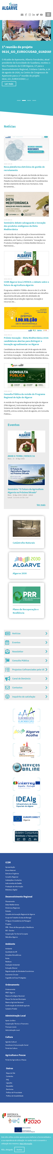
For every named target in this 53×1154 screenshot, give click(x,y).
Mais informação (26, 1143)
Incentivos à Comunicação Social (16, 1045)
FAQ (7, 1080)
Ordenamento (12, 984)
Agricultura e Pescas (15, 1055)
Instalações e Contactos (13, 880)
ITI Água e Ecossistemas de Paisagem (18, 921)
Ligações (9, 1083)
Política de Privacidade (14, 1092)
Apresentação (10, 867)
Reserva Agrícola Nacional (14, 1002)
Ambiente (10, 943)
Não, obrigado (7, 1149)
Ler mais (9, 90)
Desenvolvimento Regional (18, 896)
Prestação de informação (14, 886)
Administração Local (15, 1015)
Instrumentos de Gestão (13, 883)
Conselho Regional (11, 877)
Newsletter (9, 1086)
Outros (9, 1068)
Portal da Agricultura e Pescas (15, 1060)
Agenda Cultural (11, 1042)
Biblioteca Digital (11, 890)
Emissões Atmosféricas (13, 955)
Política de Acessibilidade (14, 1096)
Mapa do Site (10, 1073)
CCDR (8, 862)
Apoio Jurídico (10, 1020)
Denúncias (9, 1089)
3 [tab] (29, 100)
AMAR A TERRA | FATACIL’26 (21, 455)
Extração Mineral (11, 968)
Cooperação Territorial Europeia (16, 934)
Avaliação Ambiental (12, 965)
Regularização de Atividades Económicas (19, 971)
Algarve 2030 (20, 573)
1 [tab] (19, 100)
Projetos (8, 924)
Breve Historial (10, 870)
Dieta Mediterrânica (12, 905)
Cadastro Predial (11, 1009)
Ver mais (41, 504)
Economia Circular (11, 974)
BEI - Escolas (9, 930)
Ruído (7, 958)
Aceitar (19, 1149)
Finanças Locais (10, 1027)
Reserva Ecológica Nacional (15, 996)
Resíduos (8, 962)
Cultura (9, 1036)
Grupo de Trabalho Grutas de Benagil (18, 918)
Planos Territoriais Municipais (15, 999)
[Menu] (48, 14)
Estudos (8, 911)
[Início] (9, 5)
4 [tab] (34, 100)
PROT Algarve (10, 992)
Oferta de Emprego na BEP (37, 82)
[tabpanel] (26, 54)
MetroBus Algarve (11, 937)
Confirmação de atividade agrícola (17, 1005)
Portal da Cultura (11, 1048)
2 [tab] (24, 100)
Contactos (9, 1076)
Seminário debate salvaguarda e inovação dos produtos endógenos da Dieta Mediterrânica (25, 226)
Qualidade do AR (11, 952)
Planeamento (10, 901)
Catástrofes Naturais (24, 542)
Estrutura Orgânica (12, 873)
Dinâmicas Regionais (12, 908)
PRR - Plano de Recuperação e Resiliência (19, 927)
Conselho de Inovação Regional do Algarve (20, 914)
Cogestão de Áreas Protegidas (15, 978)
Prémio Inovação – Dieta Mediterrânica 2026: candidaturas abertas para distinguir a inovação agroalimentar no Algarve (26, 341)
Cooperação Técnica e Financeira (16, 1024)
